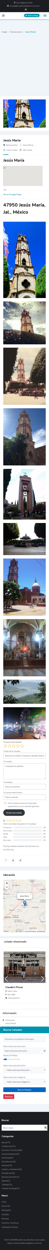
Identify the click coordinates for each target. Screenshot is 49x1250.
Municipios (6, 1210)
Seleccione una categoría (14, 1077)
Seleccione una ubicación (14, 1046)
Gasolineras (9, 1161)
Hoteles (7, 1165)
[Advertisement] (24, 62)
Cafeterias (9, 1146)
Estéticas (7, 1158)
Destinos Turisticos (12, 1150)
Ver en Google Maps (12, 194)
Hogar (4, 32)
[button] (24, 903)
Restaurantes (16, 32)
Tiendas (7, 1184)
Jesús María (28, 145)
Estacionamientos (10, 1154)
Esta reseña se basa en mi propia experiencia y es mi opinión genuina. (23, 804)
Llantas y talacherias (12, 1169)
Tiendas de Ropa (10, 1188)
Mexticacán (12, 998)
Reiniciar (9, 1096)
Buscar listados (24, 1089)
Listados (5, 1214)
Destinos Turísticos (10, 1223)
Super (6, 1180)
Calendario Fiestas (10, 1227)
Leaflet (19, 931)
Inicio (4, 1201)
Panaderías (8, 1173)
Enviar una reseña (14, 812)
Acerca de (6, 1206)
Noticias (5, 1218)
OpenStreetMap (30, 931)
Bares (6, 1142)
